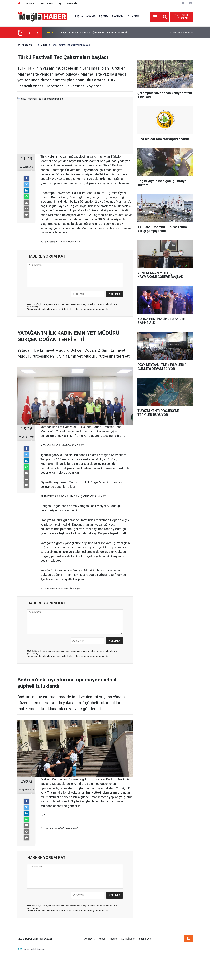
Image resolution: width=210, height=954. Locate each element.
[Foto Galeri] (191, 3)
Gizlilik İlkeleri (128, 938)
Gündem (133, 16)
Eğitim (103, 16)
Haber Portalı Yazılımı (34, 949)
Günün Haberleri (46, 3)
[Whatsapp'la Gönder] (26, 196)
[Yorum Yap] (26, 215)
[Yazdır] (26, 208)
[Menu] (155, 17)
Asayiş (91, 16)
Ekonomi (118, 16)
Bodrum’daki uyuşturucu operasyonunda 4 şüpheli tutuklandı (93, 32)
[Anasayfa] (19, 3)
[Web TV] (183, 3)
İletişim (113, 938)
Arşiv (60, 3)
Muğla (78, 16)
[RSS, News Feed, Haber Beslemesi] (188, 938)
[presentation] (29, 33)
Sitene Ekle (72, 3)
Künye (102, 938)
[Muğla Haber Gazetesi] (42, 16)
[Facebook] (26, 178)
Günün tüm (181, 32)
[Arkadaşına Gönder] (26, 202)
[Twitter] (26, 184)
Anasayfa (89, 938)
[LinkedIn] (26, 190)
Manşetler (29, 3)
